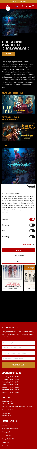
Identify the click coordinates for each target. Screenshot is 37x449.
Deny (18, 261)
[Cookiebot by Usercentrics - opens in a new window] (26, 186)
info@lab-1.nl (11, 410)
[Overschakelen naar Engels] (17, 6)
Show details (26, 244)
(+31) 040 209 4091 (19, 2)
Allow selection (18, 255)
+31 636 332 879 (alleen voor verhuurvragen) (17, 406)
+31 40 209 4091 (7, 404)
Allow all (18, 250)
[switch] (32, 224)
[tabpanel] (18, 169)
